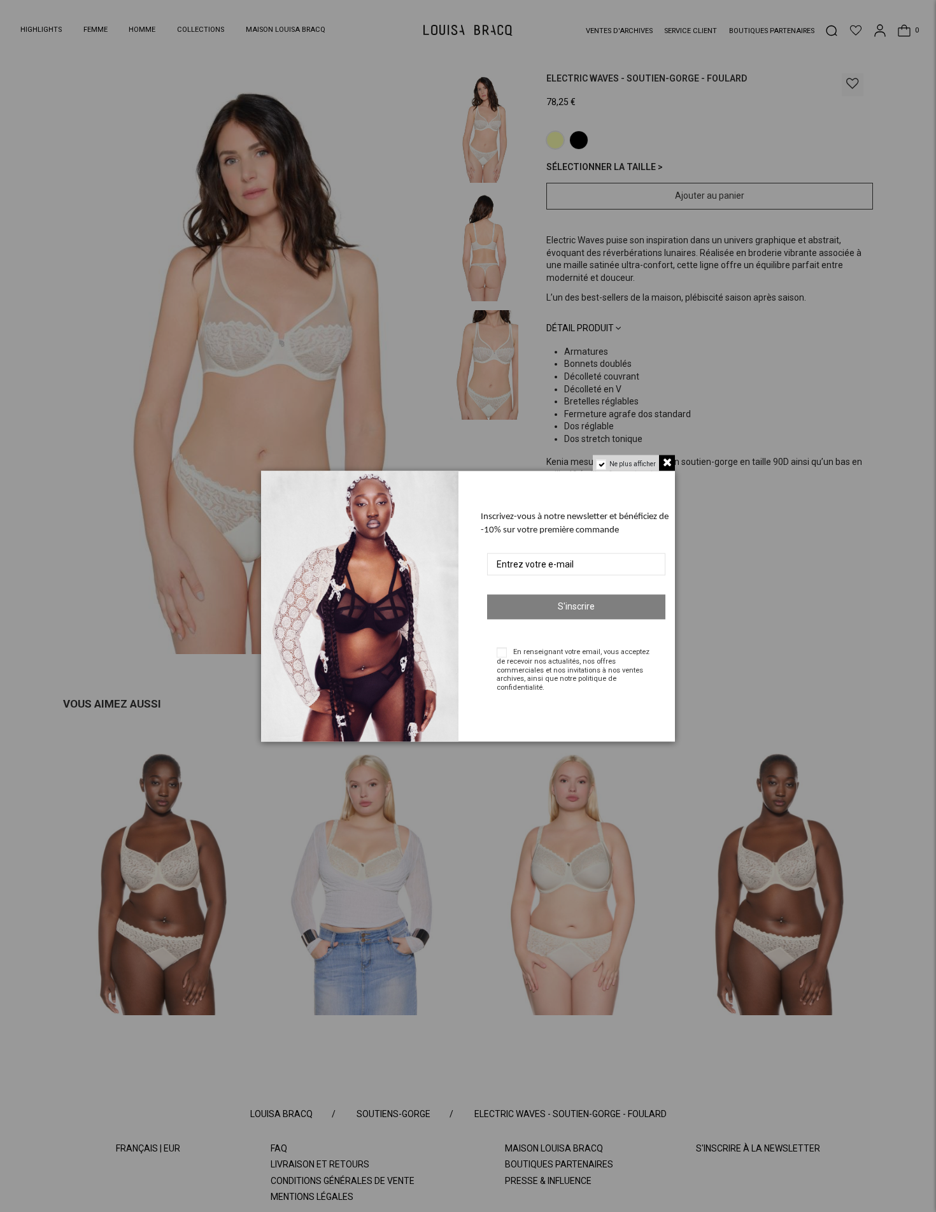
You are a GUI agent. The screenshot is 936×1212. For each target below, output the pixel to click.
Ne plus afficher (632, 463)
